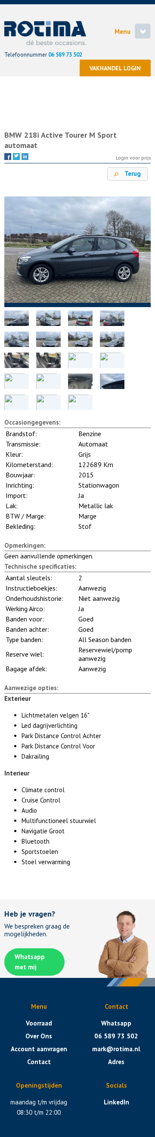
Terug (132, 173)
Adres (116, 1062)
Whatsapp (116, 1023)
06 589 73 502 (65, 54)
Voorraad (39, 1023)
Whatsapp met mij (30, 962)
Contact (39, 1062)
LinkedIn (116, 1102)
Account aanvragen (39, 1049)
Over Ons (38, 1036)
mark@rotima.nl (116, 1049)
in (25, 156)
